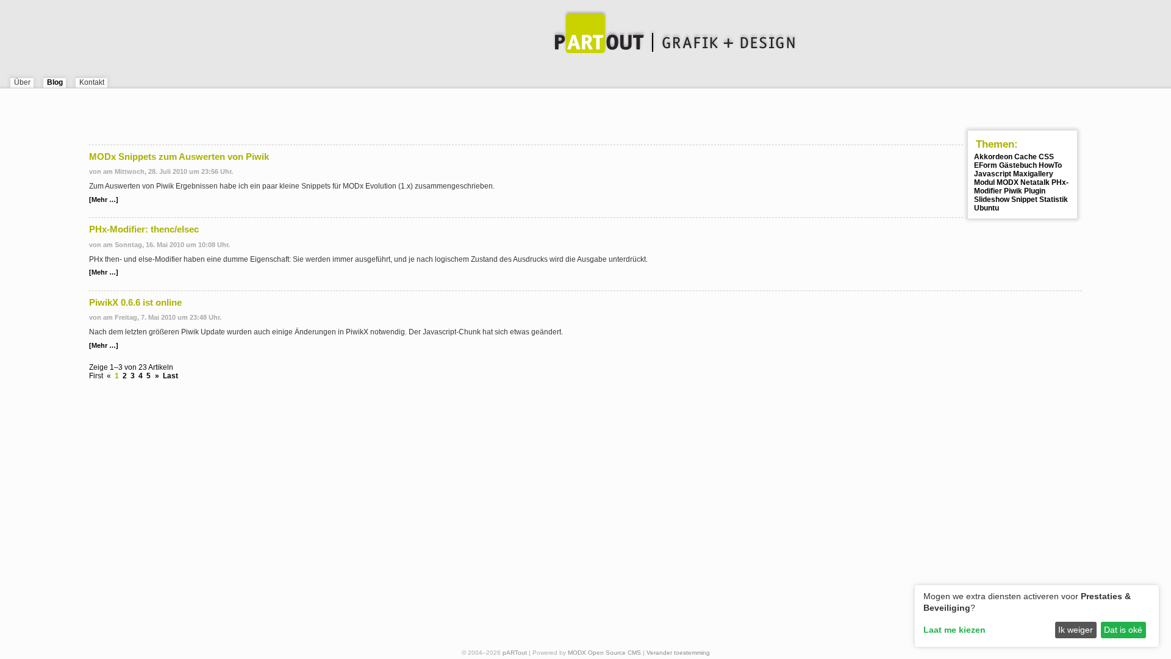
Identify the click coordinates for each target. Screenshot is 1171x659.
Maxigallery (1033, 174)
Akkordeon (993, 157)
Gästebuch (1018, 165)
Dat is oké (1123, 630)
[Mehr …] (103, 199)
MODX (1008, 182)
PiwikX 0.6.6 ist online (135, 303)
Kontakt (91, 82)
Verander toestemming (678, 652)
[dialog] (1037, 616)
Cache (1025, 157)
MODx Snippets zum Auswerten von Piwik (179, 157)
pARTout (515, 652)
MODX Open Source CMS (604, 652)
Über (22, 82)
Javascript (992, 174)
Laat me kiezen (954, 630)
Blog (55, 82)
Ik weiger (1075, 630)
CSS (1046, 157)
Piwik (1013, 191)
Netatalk (1035, 182)
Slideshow (991, 199)
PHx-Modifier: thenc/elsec (144, 229)
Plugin (1034, 191)
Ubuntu (986, 208)
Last (170, 376)
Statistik (1053, 199)
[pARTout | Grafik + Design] (585, 36)
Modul (984, 182)
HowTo (1050, 165)
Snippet (1024, 199)
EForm (985, 165)
